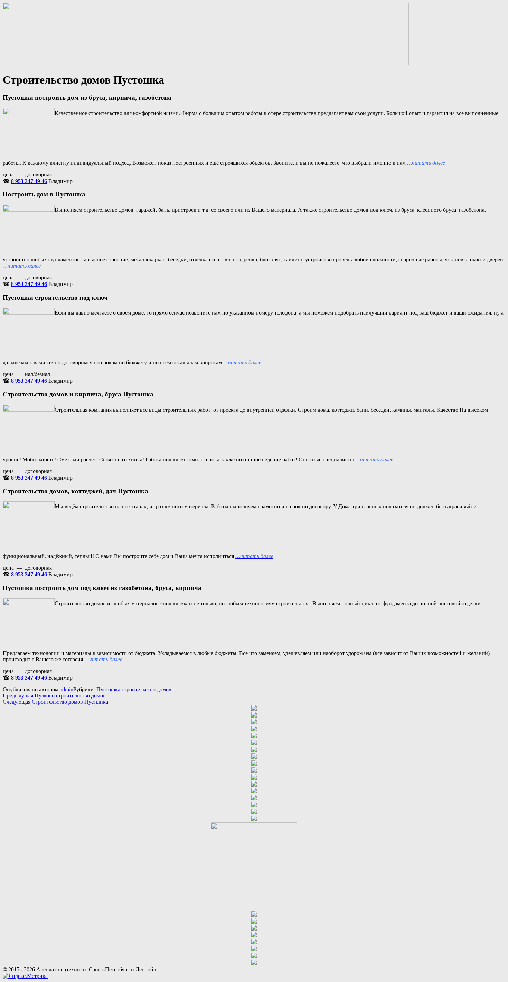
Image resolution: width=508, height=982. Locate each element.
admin (66, 689)
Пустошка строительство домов (133, 689)
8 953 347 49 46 (29, 181)
